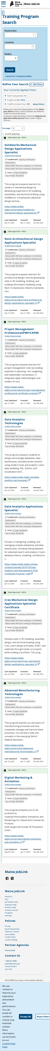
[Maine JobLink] (25, 4)
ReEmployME (10, 950)
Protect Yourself (11, 910)
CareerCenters (11, 966)
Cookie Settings (11, 940)
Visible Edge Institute (13, 155)
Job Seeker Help (11, 902)
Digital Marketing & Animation (18, 779)
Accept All (25, 1016)
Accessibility (10, 934)
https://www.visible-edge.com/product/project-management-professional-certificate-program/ (25, 390)
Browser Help (10, 907)
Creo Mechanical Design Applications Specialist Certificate (21, 603)
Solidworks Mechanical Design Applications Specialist (20, 148)
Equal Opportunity (12, 929)
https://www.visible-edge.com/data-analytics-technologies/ (22, 479)
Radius (8, 54)
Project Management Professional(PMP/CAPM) (22, 331)
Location (9, 42)
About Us (8, 896)
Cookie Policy (10, 937)
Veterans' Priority (12, 931)
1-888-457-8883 (11, 961)
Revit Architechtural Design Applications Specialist (24, 240)
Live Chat (8, 969)
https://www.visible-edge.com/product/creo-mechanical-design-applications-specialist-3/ (23, 661)
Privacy (7, 926)
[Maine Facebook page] (7, 878)
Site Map (8, 915)
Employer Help (11, 905)
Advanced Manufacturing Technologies (22, 692)
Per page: (6, 128)
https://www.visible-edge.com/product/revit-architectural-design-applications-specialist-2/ (23, 300)
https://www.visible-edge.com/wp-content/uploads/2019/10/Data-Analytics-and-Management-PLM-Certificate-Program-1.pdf (21, 569)
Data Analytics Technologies (15, 421)
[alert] (25, 138)
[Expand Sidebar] (2, 12)
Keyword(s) (11, 30)
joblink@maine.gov (12, 964)
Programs (9, 913)
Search (9, 69)
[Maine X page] (12, 878)
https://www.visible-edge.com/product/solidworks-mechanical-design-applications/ (21, 209)
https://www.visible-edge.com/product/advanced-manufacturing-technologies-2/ (20, 748)
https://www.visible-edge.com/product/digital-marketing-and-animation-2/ (23, 839)
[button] (3, 4)
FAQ (6, 899)
